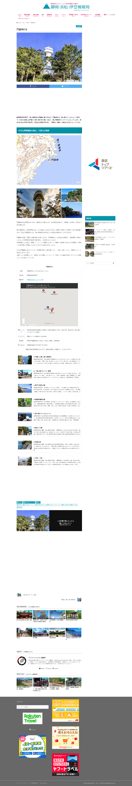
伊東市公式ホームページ (34, 279)
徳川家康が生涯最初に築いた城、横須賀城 (105, 223)
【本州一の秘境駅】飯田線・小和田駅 (105, 245)
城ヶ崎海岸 (66, 505)
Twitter (49, 668)
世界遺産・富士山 (73, 15)
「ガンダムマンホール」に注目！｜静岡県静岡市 (105, 253)
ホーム (20, 15)
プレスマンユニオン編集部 (37, 657)
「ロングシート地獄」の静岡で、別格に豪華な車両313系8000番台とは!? (105, 231)
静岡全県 (49, 15)
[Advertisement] (49, 102)
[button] (39, 203)
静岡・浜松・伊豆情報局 (98, 783)
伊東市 (20, 502)
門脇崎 (20, 507)
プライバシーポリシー (24, 18)
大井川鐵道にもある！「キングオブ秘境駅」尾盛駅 (105, 238)
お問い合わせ (43, 783)
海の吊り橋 (74, 505)
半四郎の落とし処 (41, 505)
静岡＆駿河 (27, 15)
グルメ (57, 15)
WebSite (42, 668)
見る (39, 502)
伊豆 (43, 15)
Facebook (56, 668)
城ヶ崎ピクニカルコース (55, 505)
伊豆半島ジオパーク (86, 15)
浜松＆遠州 (36, 15)
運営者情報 (34, 783)
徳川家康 (97, 15)
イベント (63, 15)
